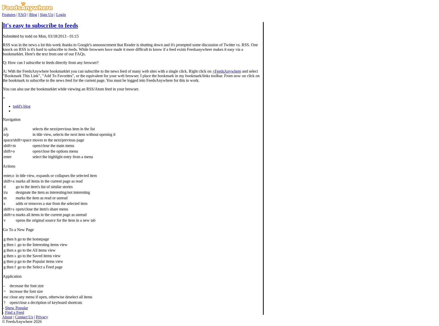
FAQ (22, 14)
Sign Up (46, 14)
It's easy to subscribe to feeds (40, 25)
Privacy (42, 317)
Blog (33, 14)
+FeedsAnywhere (226, 71)
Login (61, 14)
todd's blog (21, 106)
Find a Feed (14, 312)
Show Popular (16, 308)
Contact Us (24, 317)
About (7, 317)
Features (8, 14)
